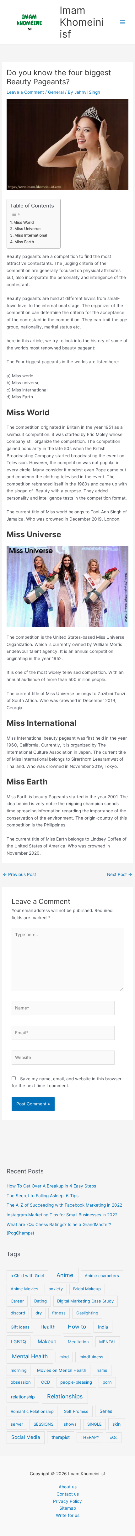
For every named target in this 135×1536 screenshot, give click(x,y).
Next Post (119, 874)
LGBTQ (18, 1341)
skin (116, 1424)
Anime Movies (24, 1288)
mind (64, 1356)
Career (17, 1300)
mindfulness (91, 1356)
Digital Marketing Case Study (85, 1300)
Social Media (25, 1437)
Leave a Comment (25, 92)
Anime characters (102, 1275)
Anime (65, 1275)
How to (77, 1327)
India (103, 1326)
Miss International (30, 235)
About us (68, 1486)
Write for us (67, 1515)
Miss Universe (27, 228)
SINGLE (94, 1424)
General (56, 92)
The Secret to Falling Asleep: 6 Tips (42, 1195)
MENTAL (107, 1341)
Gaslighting (87, 1312)
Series (106, 1411)
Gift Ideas (20, 1326)
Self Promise (76, 1411)
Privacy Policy (67, 1501)
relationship (23, 1396)
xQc (113, 1437)
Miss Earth (24, 241)
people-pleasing (76, 1382)
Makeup (47, 1342)
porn (107, 1382)
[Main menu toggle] (122, 22)
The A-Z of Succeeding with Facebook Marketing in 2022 (64, 1205)
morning (19, 1370)
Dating (40, 1300)
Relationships (65, 1396)
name (102, 1370)
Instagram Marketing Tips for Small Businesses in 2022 (62, 1214)
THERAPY (90, 1437)
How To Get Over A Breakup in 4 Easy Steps (51, 1185)
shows (70, 1424)
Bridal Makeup (87, 1288)
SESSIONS (43, 1424)
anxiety (56, 1288)
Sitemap (67, 1508)
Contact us (68, 1494)
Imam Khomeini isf (82, 22)
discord (18, 1312)
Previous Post (19, 874)
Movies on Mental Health (61, 1370)
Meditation (78, 1341)
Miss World (24, 222)
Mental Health (30, 1356)
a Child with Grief (28, 1275)
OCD (45, 1382)
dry (38, 1312)
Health (48, 1327)
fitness (59, 1312)
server (17, 1424)
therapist (60, 1437)
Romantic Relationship (32, 1411)
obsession (21, 1382)
